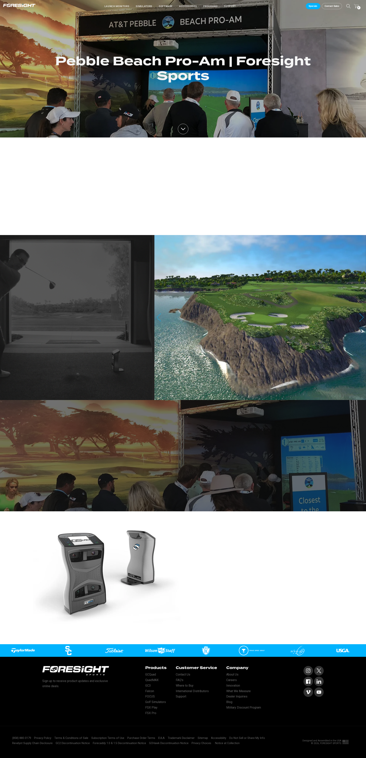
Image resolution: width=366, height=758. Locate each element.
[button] (361, 317)
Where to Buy (184, 685)
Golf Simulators (155, 702)
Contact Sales (332, 6)
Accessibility (218, 738)
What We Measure (238, 691)
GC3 (148, 685)
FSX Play (151, 707)
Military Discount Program (243, 707)
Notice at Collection (227, 743)
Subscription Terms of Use (107, 738)
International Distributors (192, 691)
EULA (161, 738)
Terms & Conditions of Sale (71, 738)
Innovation (233, 685)
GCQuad (150, 674)
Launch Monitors (116, 6)
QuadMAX (152, 680)
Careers (231, 680)
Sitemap (203, 738)
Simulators (144, 6)
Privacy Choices (201, 743)
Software (166, 6)
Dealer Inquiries (236, 696)
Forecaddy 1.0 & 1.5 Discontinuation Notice (119, 743)
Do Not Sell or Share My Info (247, 738)
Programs (210, 6)
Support (230, 6)
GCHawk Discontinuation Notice (169, 743)
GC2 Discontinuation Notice (73, 743)
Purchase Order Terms (141, 738)
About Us (232, 674)
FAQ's (179, 680)
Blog (229, 702)
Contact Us (183, 674)
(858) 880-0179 (21, 738)
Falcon (149, 691)
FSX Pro (150, 713)
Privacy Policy (42, 738)
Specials (313, 6)
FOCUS (150, 696)
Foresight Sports (330, 743)
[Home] (19, 6)
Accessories (188, 6)
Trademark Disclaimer (181, 738)
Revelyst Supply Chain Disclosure (32, 743)
